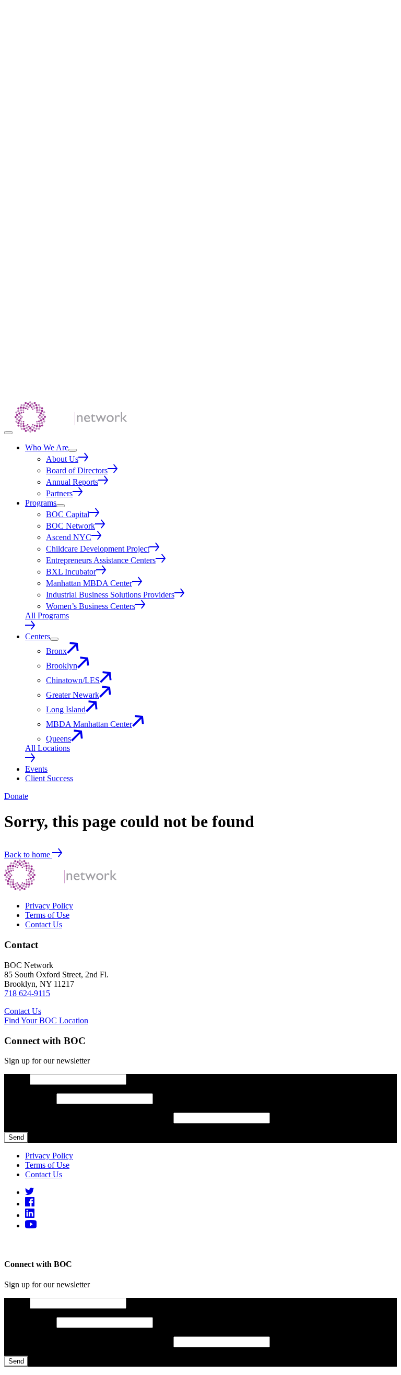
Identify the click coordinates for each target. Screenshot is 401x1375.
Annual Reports (72, 481)
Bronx (56, 651)
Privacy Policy (49, 905)
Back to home (28, 854)
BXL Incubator (71, 571)
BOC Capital (67, 514)
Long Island (66, 709)
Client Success (49, 778)
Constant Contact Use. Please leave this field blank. (88, 1117)
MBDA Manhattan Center (89, 724)
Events (36, 768)
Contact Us (43, 924)
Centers (37, 636)
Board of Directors (77, 470)
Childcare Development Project (97, 548)
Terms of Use (47, 915)
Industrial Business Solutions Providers (110, 594)
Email (17, 1078)
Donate (16, 796)
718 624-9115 (27, 993)
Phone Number (30, 1098)
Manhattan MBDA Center (89, 583)
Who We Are (46, 447)
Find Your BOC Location (46, 1020)
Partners (59, 493)
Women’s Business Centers (90, 606)
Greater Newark (72, 694)
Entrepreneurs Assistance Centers (101, 560)
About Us (62, 459)
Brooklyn (61, 665)
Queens (58, 738)
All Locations (47, 748)
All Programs (47, 615)
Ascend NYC (68, 537)
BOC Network (70, 525)
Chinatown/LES (73, 680)
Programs (40, 502)
